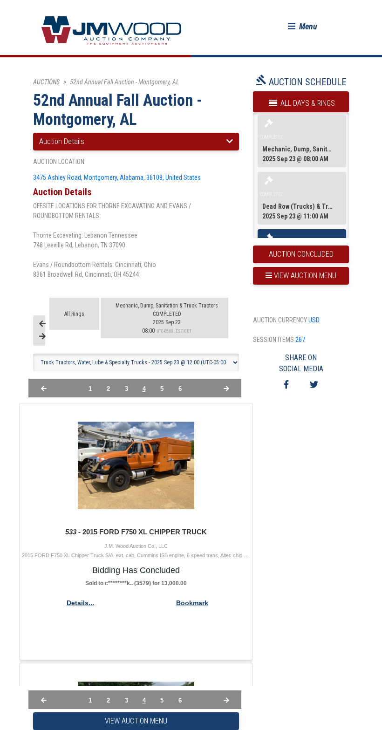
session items (273, 339)
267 (300, 339)
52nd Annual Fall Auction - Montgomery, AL (124, 82)
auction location (58, 161)
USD (314, 320)
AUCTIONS (46, 82)
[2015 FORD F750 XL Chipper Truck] (136, 465)
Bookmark (192, 603)
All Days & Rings (307, 103)
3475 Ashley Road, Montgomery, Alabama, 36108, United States (117, 177)
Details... (80, 603)
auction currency (280, 320)
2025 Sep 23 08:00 (167, 318)
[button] (302, 26)
